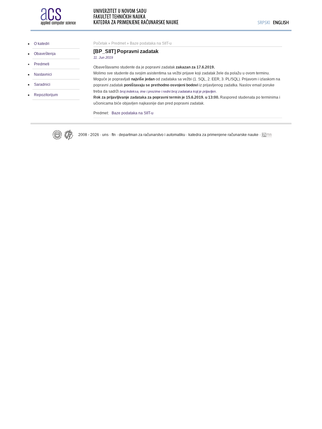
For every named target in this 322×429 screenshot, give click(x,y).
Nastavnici (43, 74)
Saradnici (42, 84)
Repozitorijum (46, 95)
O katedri (41, 43)
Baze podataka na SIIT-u (151, 43)
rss (269, 134)
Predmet (118, 43)
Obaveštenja (45, 54)
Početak (100, 43)
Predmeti (41, 64)
